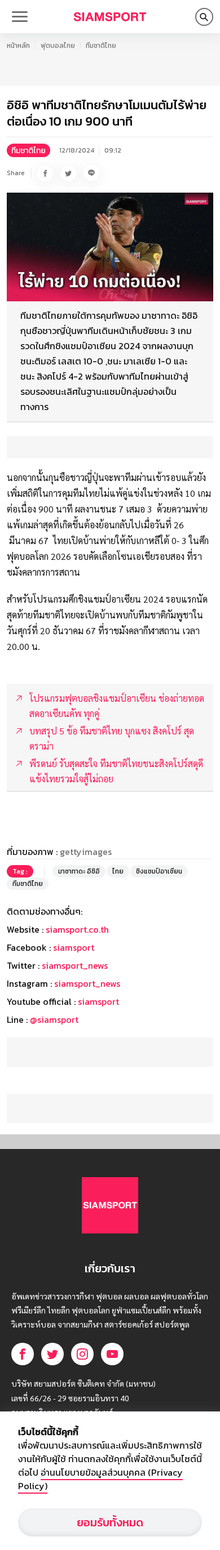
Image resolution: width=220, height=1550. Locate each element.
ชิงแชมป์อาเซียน (159, 871)
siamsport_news (75, 965)
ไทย (118, 871)
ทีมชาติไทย (101, 46)
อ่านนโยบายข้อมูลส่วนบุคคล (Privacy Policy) (100, 1479)
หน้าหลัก (18, 46)
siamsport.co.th (77, 929)
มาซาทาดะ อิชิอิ (79, 871)
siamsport (73, 947)
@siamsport (54, 1019)
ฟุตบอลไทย (58, 46)
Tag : (20, 871)
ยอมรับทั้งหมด (110, 1522)
